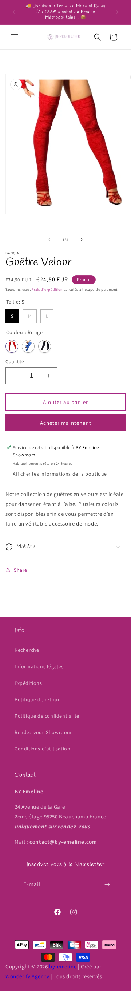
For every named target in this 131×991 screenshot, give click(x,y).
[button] (15, 37)
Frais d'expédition (47, 289)
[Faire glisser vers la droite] (82, 239)
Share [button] (20, 570)
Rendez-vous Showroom (43, 732)
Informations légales (39, 666)
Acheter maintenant (65, 422)
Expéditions (28, 683)
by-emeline (62, 966)
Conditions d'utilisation (42, 748)
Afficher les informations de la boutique (60, 474)
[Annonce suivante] (118, 12)
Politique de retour (37, 699)
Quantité (14, 361)
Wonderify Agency (27, 976)
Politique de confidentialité (47, 716)
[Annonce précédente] (13, 12)
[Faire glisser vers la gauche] (49, 239)
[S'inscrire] (107, 884)
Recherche (27, 650)
